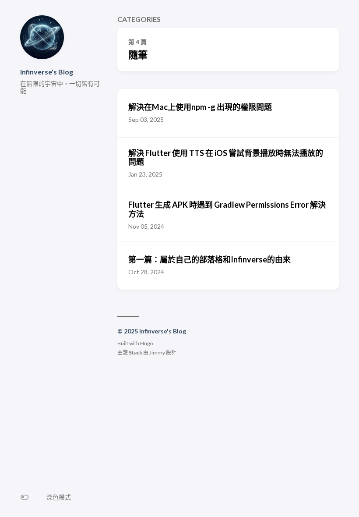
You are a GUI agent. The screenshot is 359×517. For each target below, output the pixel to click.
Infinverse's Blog (46, 71)
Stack (135, 352)
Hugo (146, 343)
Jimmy (157, 352)
